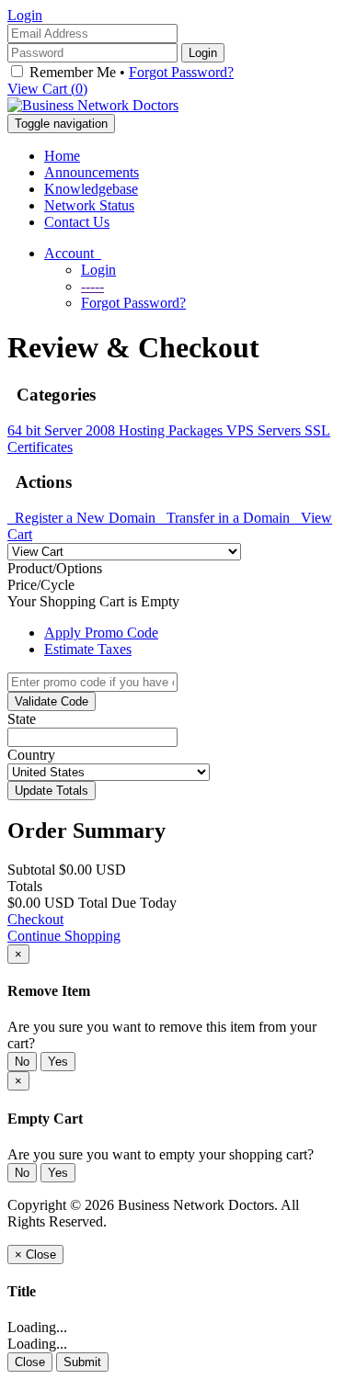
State (21, 719)
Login (24, 15)
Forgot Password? (181, 72)
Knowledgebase (91, 189)
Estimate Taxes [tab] (88, 649)
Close (30, 1362)
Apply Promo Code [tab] (101, 632)
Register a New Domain (83, 518)
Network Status (89, 205)
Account (72, 253)
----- (92, 286)
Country (31, 755)
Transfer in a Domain (226, 518)
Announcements (91, 172)
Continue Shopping (64, 936)
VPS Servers (265, 430)
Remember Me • (130, 72)
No (22, 1061)
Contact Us (76, 222)
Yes (58, 1061)
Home (62, 156)
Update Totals (51, 790)
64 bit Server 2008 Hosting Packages (116, 430)
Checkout (35, 919)
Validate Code (51, 701)
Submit (82, 1362)
